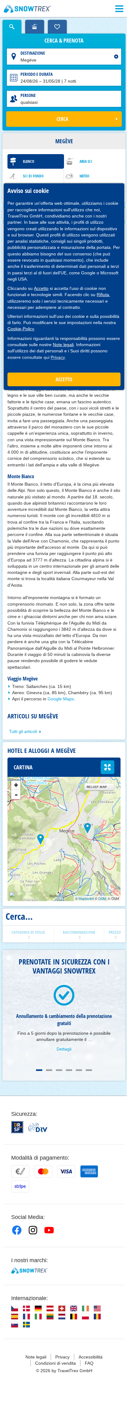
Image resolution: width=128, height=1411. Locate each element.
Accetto (41, 288)
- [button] (16, 794)
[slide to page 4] (69, 1070)
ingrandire (107, 767)
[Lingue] (14, 1308)
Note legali (63, 344)
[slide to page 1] (39, 1070)
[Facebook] (16, 1230)
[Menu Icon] (119, 9)
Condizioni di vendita (55, 1363)
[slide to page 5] (79, 1070)
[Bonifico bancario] (20, 1171)
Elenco (28, 161)
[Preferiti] (57, 27)
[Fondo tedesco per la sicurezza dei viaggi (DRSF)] (17, 1127)
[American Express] (89, 1171)
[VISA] (66, 1171)
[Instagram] (33, 1230)
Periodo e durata (37, 74)
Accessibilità (91, 1356)
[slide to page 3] (59, 1070)
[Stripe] (20, 1186)
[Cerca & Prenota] (11, 27)
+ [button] (16, 785)
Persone (28, 95)
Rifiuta (103, 294)
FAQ (89, 1363)
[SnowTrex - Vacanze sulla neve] (29, 1270)
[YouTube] (49, 1230)
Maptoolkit (86, 898)
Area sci (86, 161)
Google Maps (61, 698)
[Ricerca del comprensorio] (34, 27)
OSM (102, 898)
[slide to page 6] (89, 1070)
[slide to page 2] (49, 1070)
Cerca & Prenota (64, 40)
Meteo (84, 176)
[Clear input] (116, 56)
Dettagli (64, 1049)
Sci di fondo (33, 176)
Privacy (58, 357)
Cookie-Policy (20, 328)
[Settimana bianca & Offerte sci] (27, 9)
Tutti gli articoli (23, 731)
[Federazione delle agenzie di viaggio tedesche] (37, 1127)
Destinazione (33, 53)
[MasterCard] (43, 1171)
